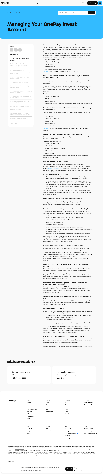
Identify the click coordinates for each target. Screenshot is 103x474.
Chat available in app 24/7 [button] (91, 433)
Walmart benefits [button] (88, 404)
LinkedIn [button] (29, 433)
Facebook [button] (29, 428)
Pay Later (67, 3)
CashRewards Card (57, 3)
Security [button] (67, 413)
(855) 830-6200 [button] (88, 428)
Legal (66, 426)
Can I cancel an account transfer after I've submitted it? (20, 122)
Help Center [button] (68, 407)
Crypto (47, 3)
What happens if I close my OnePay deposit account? (19, 86)
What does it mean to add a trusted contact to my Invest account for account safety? (19, 65)
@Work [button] (48, 428)
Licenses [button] (67, 435)
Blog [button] (66, 402)
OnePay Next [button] (49, 411)
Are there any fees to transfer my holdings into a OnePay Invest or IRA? (20, 114)
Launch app (61, 378)
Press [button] (66, 409)
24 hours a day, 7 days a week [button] (92, 431)
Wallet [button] (28, 413)
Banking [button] (29, 402)
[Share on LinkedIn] (16, 50)
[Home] (11, 3)
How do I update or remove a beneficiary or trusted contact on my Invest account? (20, 72)
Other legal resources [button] (71, 438)
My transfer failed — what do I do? (19, 118)
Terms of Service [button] (69, 428)
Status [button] (66, 411)
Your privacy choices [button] (70, 433)
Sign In (83, 3)
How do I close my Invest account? (19, 82)
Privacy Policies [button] (69, 431)
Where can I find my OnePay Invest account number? (19, 77)
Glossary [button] (67, 404)
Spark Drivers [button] (49, 431)
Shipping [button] (48, 407)
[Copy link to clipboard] (20, 50)
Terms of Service (52, 468)
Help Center (10, 12)
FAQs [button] (47, 409)
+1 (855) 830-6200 (19, 378)
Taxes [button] (28, 418)
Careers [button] (48, 402)
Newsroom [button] (49, 404)
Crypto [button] (28, 407)
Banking (35, 3)
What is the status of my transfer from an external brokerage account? (20, 102)
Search (92, 12)
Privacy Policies (24, 470)
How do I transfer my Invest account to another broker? (20, 97)
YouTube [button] (29, 438)
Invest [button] (28, 404)
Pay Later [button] (29, 411)
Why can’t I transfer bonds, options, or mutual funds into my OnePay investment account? (20, 108)
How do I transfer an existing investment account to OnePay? (21, 91)
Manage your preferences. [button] (35, 470)
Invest (41, 3)
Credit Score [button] (30, 416)
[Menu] (100, 3)
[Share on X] (11, 50)
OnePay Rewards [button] (88, 402)
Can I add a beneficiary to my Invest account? (19, 59)
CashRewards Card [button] (32, 409)
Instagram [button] (29, 431)
